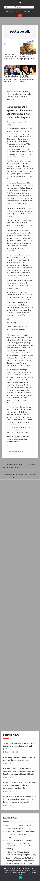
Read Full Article (18, 452)
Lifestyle (15, 91)
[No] (37, 873)
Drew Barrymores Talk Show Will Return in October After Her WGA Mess (19, 476)
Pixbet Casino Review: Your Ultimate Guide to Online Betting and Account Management (21, 834)
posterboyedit (20, 31)
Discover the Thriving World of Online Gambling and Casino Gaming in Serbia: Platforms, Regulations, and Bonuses (20, 860)
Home (9, 91)
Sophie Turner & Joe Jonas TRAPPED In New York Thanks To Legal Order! (18, 466)
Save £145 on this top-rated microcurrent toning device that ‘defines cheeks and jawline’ (18, 746)
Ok (21, 878)
